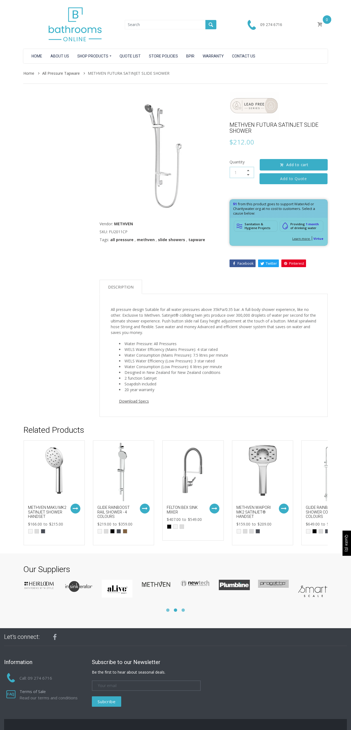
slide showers (171, 239)
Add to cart (297, 164)
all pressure (122, 239)
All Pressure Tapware (61, 73)
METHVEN (123, 223)
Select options (75, 508)
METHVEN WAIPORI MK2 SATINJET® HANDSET (253, 512)
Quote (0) (346, 543)
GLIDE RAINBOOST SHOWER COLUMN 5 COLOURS (323, 512)
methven (146, 239)
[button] (167, 610)
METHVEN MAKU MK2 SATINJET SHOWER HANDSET (47, 512)
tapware (196, 239)
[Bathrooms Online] (74, 24)
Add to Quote (293, 178)
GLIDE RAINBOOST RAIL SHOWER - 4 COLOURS (113, 512)
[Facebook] (54, 637)
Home (29, 73)
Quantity (237, 162)
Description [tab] (121, 287)
